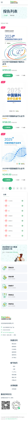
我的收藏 (14, 374)
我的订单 (14, 377)
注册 (14, 369)
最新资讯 (14, 354)
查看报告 (8, 75)
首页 (6, 15)
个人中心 (14, 372)
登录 (14, 366)
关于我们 (14, 357)
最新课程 (14, 352)
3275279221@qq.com (8, 332)
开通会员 (14, 380)
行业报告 (14, 349)
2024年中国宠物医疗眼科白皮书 (13, 63)
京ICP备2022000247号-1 (11, 418)
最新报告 (14, 346)
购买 (18, 75)
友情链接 (14, 389)
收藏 (24, 75)
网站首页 (14, 343)
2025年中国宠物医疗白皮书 (13, 168)
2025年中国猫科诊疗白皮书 (13, 116)
